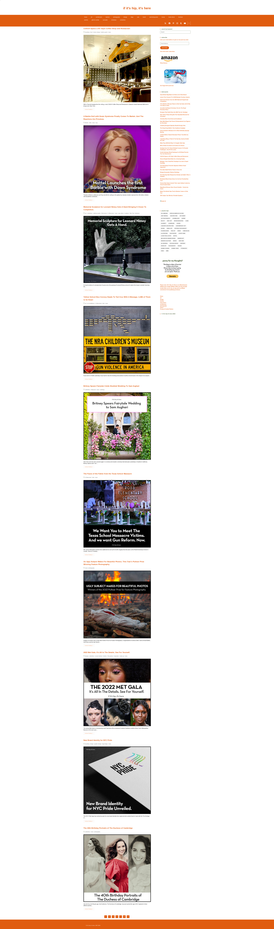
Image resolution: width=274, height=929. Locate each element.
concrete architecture (167, 225)
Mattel (175, 235)
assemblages (175, 218)
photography (91, 568)
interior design (96, 32)
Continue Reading (89, 110)
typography (184, 248)
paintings (182, 243)
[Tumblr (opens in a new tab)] (181, 23)
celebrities (89, 213)
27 (124, 916)
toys (97, 122)
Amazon (185, 285)
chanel (178, 223)
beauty (86, 656)
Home (161, 296)
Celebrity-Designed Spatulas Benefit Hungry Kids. (173, 125)
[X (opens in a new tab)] (165, 23)
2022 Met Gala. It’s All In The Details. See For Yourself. (106, 652)
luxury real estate (166, 235)
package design (174, 243)
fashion (105, 656)
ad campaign (164, 213)
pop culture (121, 213)
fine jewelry (110, 656)
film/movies (104, 213)
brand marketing (178, 220)
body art (169, 220)
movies (175, 240)
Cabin (186, 220)
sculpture (127, 213)
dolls (90, 122)
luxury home (182, 233)
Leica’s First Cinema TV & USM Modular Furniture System (175, 97)
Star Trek (132, 213)
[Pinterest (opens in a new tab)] (174, 23)
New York (181, 240)
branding (87, 32)
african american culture (177, 213)
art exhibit (182, 215)
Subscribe (165, 47)
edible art (169, 228)
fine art (173, 230)
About (161, 307)
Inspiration (116, 656)
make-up (122, 656)
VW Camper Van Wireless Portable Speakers (171, 195)
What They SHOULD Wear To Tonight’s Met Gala (172, 143)
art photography (165, 218)
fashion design (165, 230)
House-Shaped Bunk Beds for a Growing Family (172, 158)
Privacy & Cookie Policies (166, 309)
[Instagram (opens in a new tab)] (177, 23)
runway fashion (165, 248)
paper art (163, 245)
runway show (175, 248)
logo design (105, 743)
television (137, 213)
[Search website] (189, 23)
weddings (102, 389)
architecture (173, 215)
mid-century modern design (168, 238)
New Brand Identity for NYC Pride (97, 740)
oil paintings (164, 243)
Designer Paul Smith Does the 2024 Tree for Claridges (174, 112)
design (91, 743)
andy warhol (164, 215)
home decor (186, 230)
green (179, 230)
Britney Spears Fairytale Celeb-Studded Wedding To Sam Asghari (111, 386)
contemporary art (181, 225)
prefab (179, 245)
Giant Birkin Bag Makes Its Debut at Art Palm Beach (173, 94)
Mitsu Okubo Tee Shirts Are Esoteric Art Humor (172, 145)
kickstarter (173, 233)
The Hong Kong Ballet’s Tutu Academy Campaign (172, 128)
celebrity (163, 223)
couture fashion (98, 656)
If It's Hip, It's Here (137, 8)
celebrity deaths (96, 213)
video (162, 250)
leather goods (104, 32)
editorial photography (181, 228)
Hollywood (93, 389)
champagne (171, 223)
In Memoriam (111, 213)
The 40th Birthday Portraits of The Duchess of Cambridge (108, 828)
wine (167, 250)
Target (168, 286)
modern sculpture (166, 240)
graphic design (97, 743)
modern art (181, 238)
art (85, 213)
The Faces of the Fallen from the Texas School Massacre (107, 474)
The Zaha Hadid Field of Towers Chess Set (171, 169)
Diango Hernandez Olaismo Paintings (169, 172)
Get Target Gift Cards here (167, 85)
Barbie (86, 122)
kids (103, 303)
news (109, 32)
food (91, 32)
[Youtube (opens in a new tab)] (185, 23)
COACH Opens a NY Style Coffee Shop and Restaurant (106, 28)
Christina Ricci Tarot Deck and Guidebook (171, 118)
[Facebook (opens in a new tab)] (170, 23)
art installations (90, 303)
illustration (164, 233)
